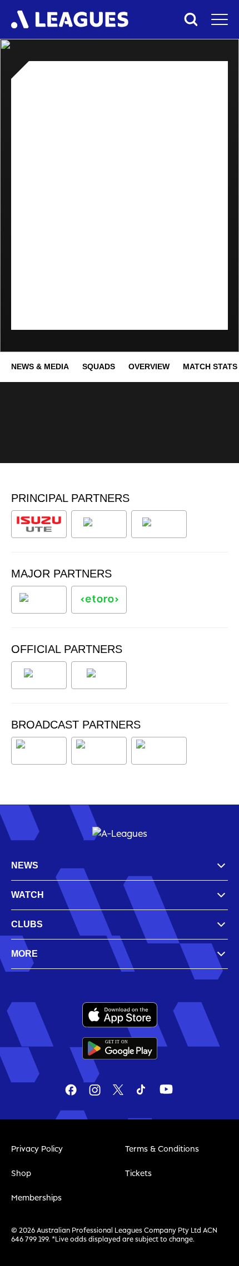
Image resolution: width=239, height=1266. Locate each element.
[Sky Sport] (159, 750)
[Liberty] (39, 599)
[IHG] (99, 675)
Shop (21, 1173)
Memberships (36, 1197)
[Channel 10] (39, 750)
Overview (149, 366)
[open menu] (219, 19)
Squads (98, 366)
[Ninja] (99, 524)
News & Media (40, 366)
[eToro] (99, 599)
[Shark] (159, 524)
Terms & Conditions (162, 1148)
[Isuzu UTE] (39, 524)
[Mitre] (39, 675)
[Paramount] (101, 750)
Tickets (138, 1173)
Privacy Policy (37, 1148)
